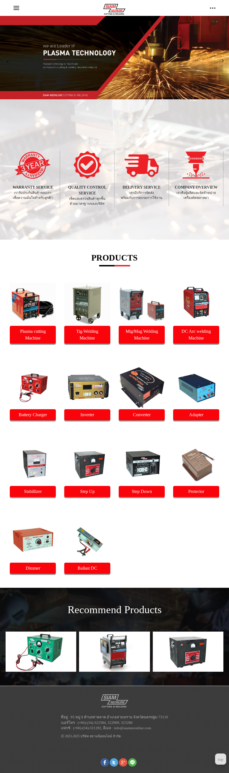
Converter (142, 414)
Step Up (87, 491)
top (220, 759)
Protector (196, 491)
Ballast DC (87, 568)
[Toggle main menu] (16, 8)
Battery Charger (33, 414)
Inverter (87, 414)
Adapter (196, 414)
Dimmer (33, 568)
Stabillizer (33, 491)
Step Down (142, 491)
